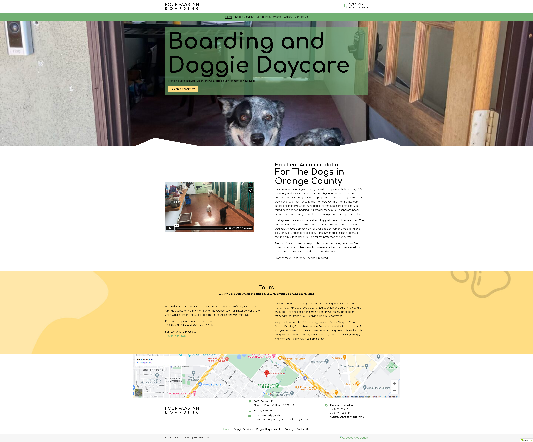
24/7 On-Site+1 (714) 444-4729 (358, 6)
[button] (183, 89)
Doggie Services (243, 429)
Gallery (289, 429)
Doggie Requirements (268, 429)
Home (226, 429)
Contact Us (303, 429)
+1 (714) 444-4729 (263, 410)
